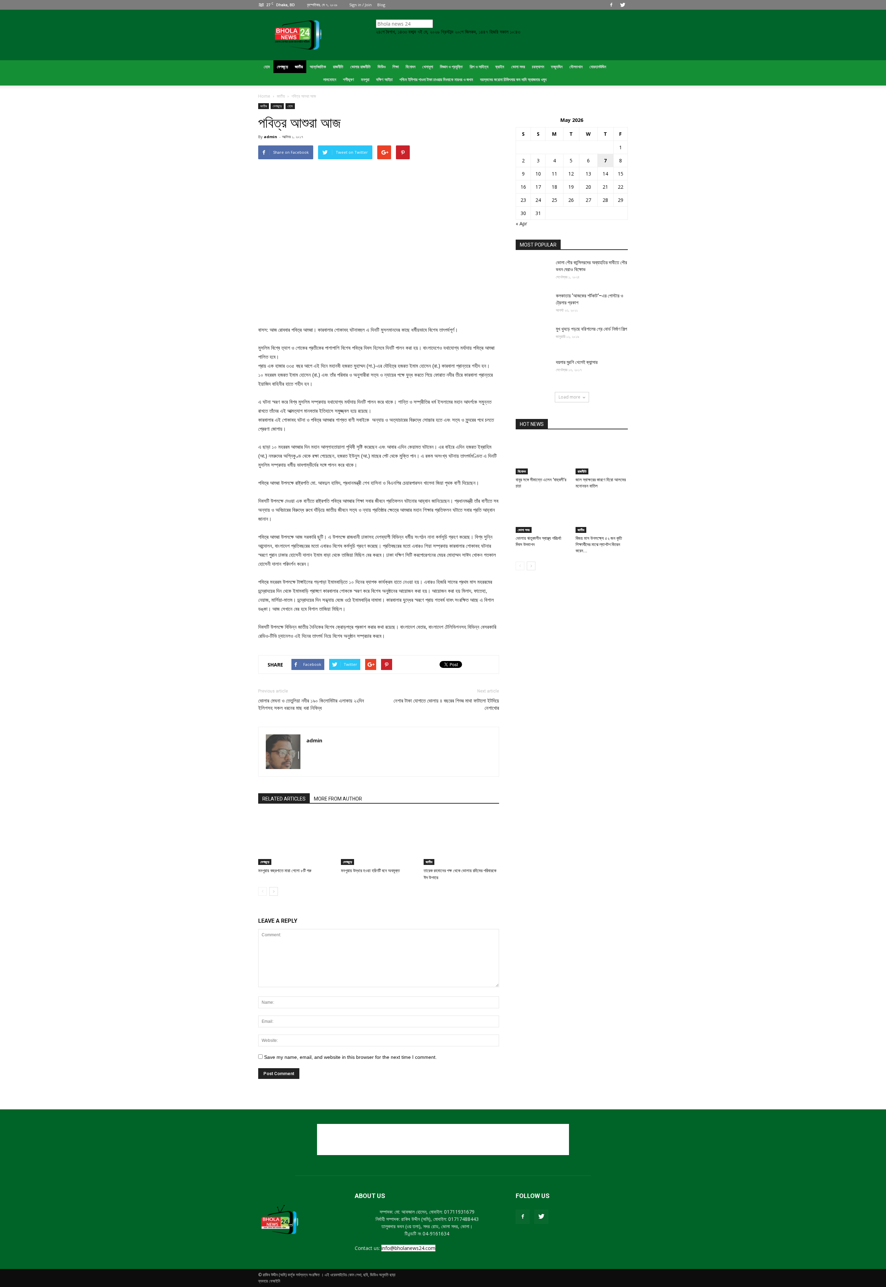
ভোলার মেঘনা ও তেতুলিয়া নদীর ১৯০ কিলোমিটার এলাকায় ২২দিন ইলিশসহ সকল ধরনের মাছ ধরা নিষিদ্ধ (311, 704)
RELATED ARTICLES (284, 799)
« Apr (521, 223)
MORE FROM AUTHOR (338, 799)
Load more (569, 397)
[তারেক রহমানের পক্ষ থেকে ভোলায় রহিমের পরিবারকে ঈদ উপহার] (461, 839)
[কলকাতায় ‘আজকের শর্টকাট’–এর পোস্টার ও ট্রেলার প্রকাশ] (533, 304)
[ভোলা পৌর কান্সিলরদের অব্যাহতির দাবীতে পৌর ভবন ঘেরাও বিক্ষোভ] (533, 271)
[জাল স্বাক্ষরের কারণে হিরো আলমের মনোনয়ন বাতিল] (602, 456)
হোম (290, 106)
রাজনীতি (582, 471)
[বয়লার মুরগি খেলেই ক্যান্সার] (533, 371)
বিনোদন (522, 471)
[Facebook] (611, 5)
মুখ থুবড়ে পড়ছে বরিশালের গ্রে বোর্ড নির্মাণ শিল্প (591, 329)
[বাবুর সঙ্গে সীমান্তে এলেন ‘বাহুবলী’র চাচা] (542, 456)
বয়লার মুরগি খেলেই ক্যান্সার (577, 362)
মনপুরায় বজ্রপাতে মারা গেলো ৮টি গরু (284, 870)
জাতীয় (263, 106)
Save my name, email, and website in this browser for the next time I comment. (350, 1057)
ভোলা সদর (524, 529)
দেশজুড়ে (277, 106)
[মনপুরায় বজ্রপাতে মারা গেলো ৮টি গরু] (296, 839)
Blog (381, 4)
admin (270, 136)
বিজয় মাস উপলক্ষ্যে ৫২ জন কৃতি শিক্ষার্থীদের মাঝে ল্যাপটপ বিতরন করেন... (599, 544)
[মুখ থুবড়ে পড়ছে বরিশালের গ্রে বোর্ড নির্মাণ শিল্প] (533, 337)
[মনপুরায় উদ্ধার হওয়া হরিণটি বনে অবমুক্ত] (378, 839)
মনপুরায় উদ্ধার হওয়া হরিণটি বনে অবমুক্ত (370, 870)
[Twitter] (622, 5)
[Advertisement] (443, 1139)
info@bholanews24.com (408, 1248)
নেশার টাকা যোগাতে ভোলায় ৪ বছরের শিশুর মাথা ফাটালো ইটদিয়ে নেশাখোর (446, 704)
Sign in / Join (360, 4)
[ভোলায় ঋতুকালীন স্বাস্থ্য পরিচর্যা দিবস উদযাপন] (542, 515)
